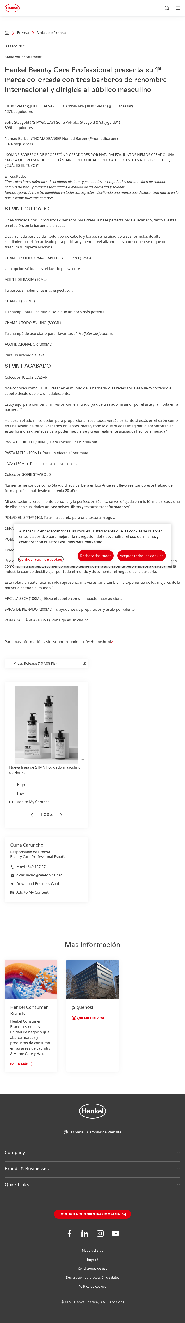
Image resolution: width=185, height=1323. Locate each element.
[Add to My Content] (84, 663)
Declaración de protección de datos (92, 1277)
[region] (92, 545)
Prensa (23, 32)
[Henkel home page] (7, 33)
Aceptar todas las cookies (141, 555)
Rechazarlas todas (95, 555)
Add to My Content (33, 801)
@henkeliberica (90, 1018)
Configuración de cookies (41, 559)
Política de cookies (92, 1286)
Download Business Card (37, 883)
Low (20, 793)
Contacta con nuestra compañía (89, 1214)
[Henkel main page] (12, 8)
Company (15, 1152)
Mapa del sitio (92, 1250)
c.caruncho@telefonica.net (39, 875)
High (21, 784)
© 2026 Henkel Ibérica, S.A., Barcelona (93, 1302)
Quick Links (17, 1184)
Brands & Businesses (27, 1168)
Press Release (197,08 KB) (35, 663)
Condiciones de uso (92, 1268)
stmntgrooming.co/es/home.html (82, 641)
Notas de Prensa (51, 32)
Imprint (92, 1259)
